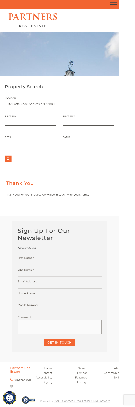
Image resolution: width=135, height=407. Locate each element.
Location (10, 98)
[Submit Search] (8, 159)
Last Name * (26, 269)
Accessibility (44, 377)
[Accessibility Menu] (9, 398)
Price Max (69, 116)
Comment (24, 317)
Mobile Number (28, 305)
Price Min (10, 116)
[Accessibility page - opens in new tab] (28, 401)
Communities (113, 373)
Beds (8, 137)
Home (48, 368)
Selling (117, 377)
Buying (47, 382)
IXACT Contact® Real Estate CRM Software (82, 401)
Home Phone (26, 293)
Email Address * (28, 281)
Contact (46, 373)
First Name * (26, 257)
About (118, 368)
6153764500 (22, 379)
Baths (66, 137)
